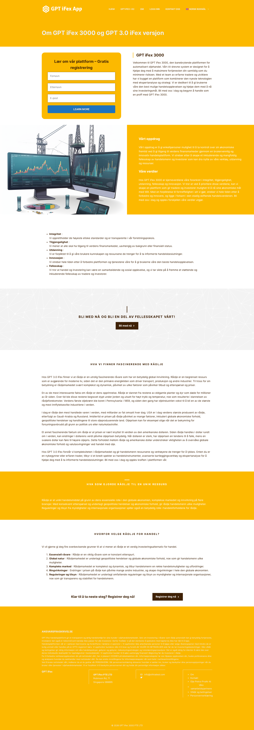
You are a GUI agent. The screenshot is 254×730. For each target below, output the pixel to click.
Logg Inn (155, 9)
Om (142, 9)
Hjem (112, 9)
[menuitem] (197, 9)
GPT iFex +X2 (127, 9)
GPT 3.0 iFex (54, 377)
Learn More (81, 109)
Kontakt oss (173, 9)
